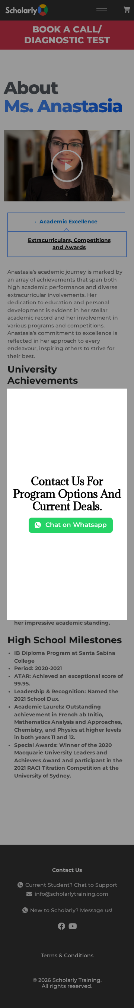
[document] (67, 504)
